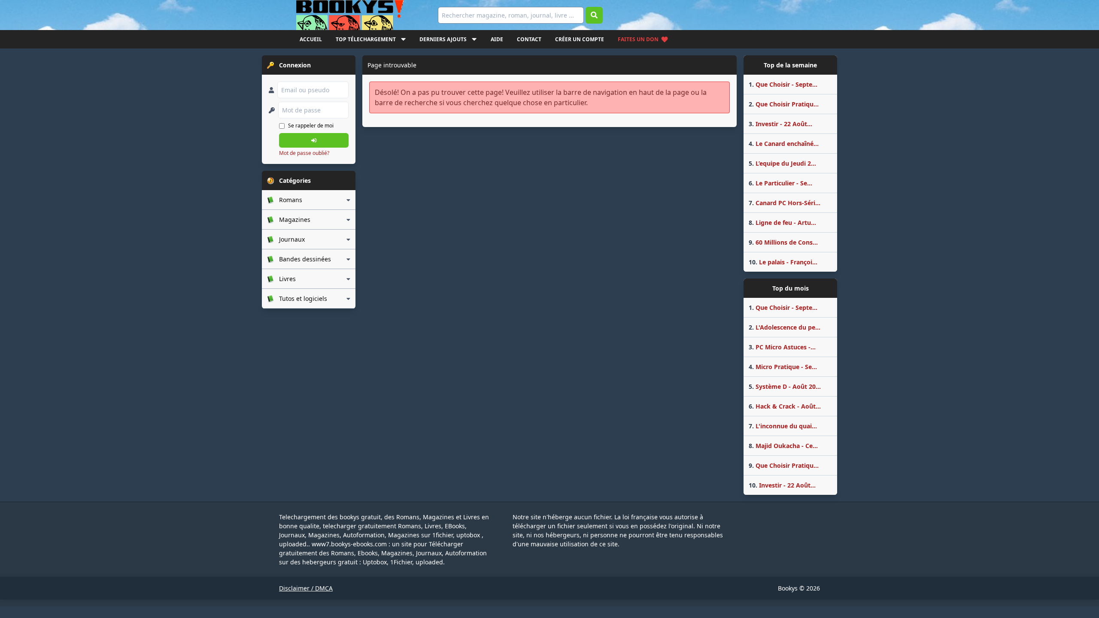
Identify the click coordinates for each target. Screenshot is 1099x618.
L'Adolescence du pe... (784, 327)
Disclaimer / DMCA (306, 588)
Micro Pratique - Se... (783, 367)
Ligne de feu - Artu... (782, 222)
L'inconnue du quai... (783, 426)
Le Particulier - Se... (780, 183)
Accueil (311, 39)
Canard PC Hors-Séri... (784, 203)
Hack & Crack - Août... (785, 406)
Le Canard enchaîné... (784, 143)
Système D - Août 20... (785, 386)
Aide (497, 39)
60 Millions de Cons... (783, 242)
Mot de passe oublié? (304, 153)
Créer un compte (579, 39)
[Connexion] (314, 140)
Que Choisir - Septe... (783, 84)
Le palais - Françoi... (783, 262)
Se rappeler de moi (311, 125)
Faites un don (638, 39)
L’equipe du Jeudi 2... (782, 163)
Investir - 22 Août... (780, 124)
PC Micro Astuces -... (782, 347)
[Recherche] (594, 15)
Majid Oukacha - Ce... (783, 446)
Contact (529, 39)
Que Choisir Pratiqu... (784, 104)
